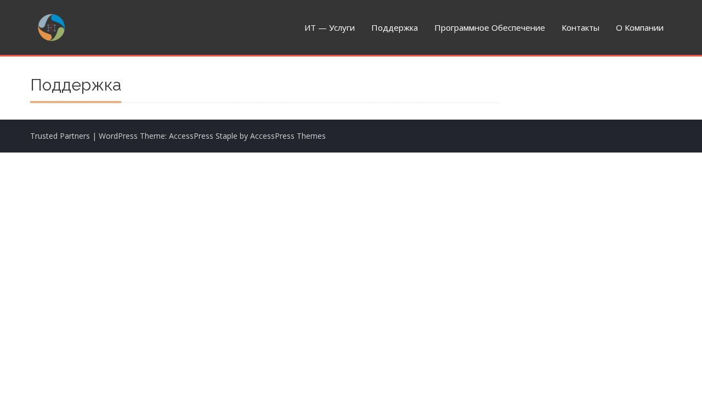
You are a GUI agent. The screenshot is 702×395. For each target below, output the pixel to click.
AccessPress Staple (203, 136)
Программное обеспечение (489, 27)
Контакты (580, 27)
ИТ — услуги (329, 27)
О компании (640, 27)
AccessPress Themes (288, 136)
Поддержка (394, 27)
